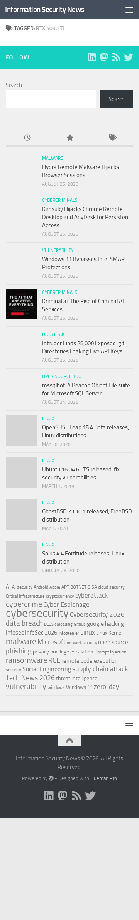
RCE (54, 660)
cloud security (111, 587)
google (95, 623)
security (13, 669)
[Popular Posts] (69, 138)
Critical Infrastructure (25, 596)
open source (113, 642)
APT (65, 587)
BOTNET (78, 587)
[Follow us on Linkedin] (91, 57)
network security (82, 642)
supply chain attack (100, 669)
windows (56, 687)
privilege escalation (71, 651)
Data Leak (53, 334)
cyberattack (91, 595)
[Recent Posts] (27, 138)
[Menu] (129, 9)
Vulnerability (57, 250)
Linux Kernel (109, 633)
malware (21, 641)
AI (8, 586)
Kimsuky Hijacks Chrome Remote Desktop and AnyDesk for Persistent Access (86, 217)
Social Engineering (46, 669)
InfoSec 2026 (41, 632)
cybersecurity (37, 613)
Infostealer (68, 633)
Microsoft (51, 642)
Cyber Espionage (66, 604)
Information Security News (45, 9)
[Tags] (112, 138)
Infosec (15, 632)
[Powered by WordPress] (51, 778)
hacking (114, 623)
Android (41, 587)
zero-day (106, 686)
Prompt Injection (110, 652)
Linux (48, 418)
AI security (22, 587)
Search (14, 85)
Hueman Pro (103, 778)
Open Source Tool (63, 376)
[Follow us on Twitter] (128, 57)
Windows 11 (79, 687)
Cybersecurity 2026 (97, 614)
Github (80, 624)
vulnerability (26, 686)
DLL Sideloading (58, 624)
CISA (92, 587)
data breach (24, 623)
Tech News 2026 (30, 678)
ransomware (26, 660)
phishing (19, 651)
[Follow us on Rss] (116, 57)
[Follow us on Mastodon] (103, 57)
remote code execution (89, 660)
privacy (41, 651)
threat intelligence (76, 678)
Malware (52, 158)
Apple (54, 587)
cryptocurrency (60, 596)
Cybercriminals (60, 200)
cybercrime (24, 604)
